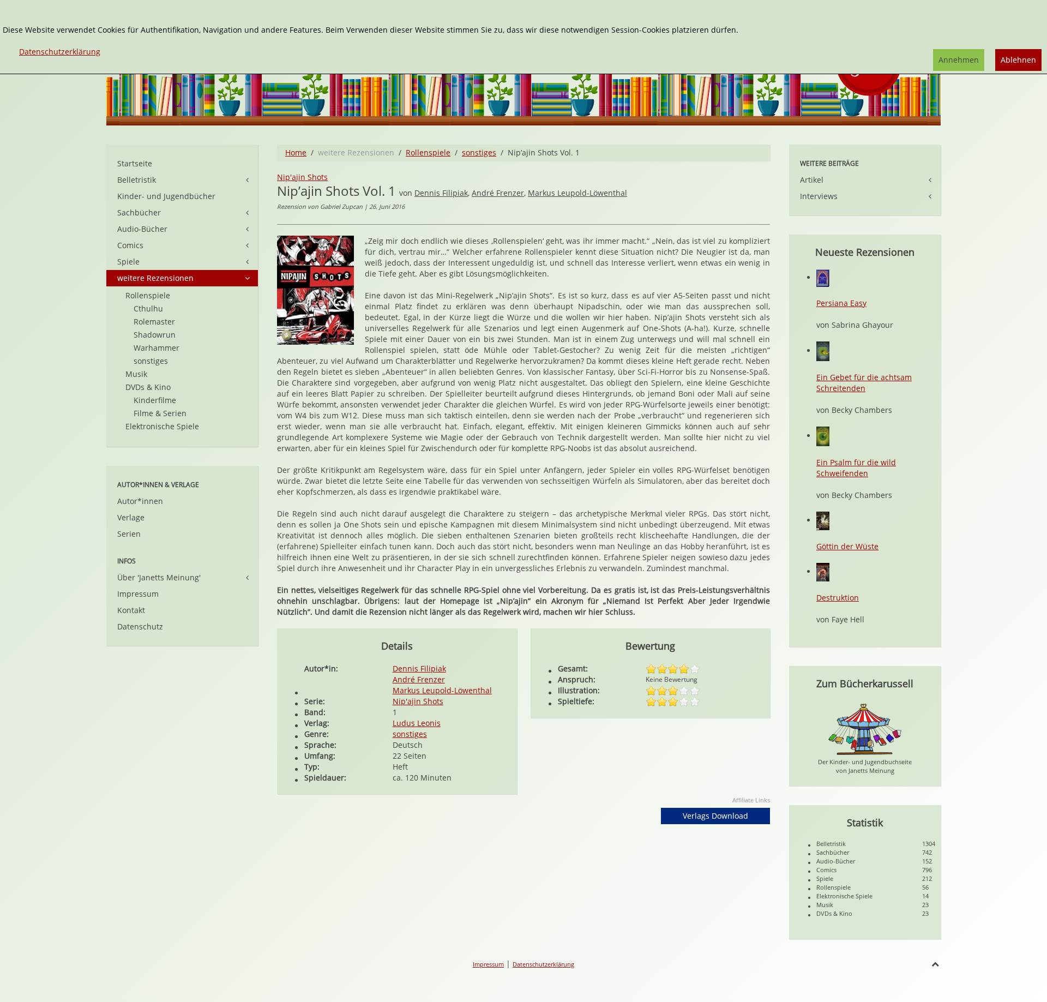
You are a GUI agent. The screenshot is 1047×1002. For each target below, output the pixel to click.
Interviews (819, 196)
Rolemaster (154, 321)
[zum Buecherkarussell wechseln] (865, 728)
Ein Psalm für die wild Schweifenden (856, 467)
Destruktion (837, 597)
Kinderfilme (155, 400)
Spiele (128, 261)
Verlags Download (715, 816)
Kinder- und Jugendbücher (166, 196)
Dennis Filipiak (441, 193)
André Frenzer (498, 193)
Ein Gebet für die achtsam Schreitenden (864, 382)
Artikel (811, 180)
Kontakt (131, 610)
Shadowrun (155, 334)
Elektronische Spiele (162, 426)
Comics (130, 245)
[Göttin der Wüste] (822, 520)
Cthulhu (148, 308)
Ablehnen (1018, 60)
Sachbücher (139, 212)
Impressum (138, 594)
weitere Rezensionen (155, 278)
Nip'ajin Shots (302, 177)
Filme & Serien (160, 413)
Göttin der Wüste (847, 546)
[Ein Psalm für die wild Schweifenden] (822, 435)
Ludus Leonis (417, 723)
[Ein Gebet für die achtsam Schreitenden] (822, 350)
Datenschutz (140, 626)
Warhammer (156, 348)
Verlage (131, 517)
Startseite (134, 163)
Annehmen (958, 60)
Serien (129, 534)
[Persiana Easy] (822, 277)
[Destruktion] (822, 571)
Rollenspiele (428, 152)
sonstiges (479, 152)
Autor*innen (140, 501)
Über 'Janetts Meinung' (159, 577)
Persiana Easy (841, 303)
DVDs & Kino (148, 387)
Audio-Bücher (142, 229)
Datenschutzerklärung (543, 964)
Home (295, 152)
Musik (136, 374)
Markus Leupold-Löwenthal (577, 193)
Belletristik (136, 180)
